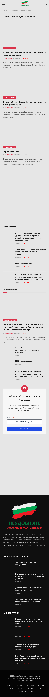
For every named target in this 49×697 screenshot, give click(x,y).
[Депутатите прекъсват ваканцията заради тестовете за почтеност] (8, 602)
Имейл (10, 417)
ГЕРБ (16, 685)
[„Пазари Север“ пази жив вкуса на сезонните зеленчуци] (8, 590)
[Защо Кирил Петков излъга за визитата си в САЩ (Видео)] (8, 647)
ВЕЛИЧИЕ (19, 688)
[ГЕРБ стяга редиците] (8, 266)
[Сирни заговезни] (24, 135)
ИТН (11, 688)
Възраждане (29, 685)
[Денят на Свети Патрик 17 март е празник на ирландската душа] (24, 36)
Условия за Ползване (25, 691)
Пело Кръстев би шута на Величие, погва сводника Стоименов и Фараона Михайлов (30, 658)
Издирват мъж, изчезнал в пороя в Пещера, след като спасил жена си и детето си (29, 576)
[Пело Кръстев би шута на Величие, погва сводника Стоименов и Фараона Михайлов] (8, 658)
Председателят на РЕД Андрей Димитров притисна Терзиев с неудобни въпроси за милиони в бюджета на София (23, 327)
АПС (32, 688)
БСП (43, 685)
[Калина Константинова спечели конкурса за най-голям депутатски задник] (8, 621)
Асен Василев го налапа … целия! (28, 633)
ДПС (38, 685)
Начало (9, 685)
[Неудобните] (24, 3)
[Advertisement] (24, 195)
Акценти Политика (10, 320)
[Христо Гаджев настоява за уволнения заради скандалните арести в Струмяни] (8, 252)
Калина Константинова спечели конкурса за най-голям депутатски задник (29, 621)
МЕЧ (27, 688)
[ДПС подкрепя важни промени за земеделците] (8, 565)
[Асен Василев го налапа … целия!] (8, 635)
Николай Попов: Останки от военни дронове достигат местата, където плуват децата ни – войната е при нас (29, 277)
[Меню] (3, 3)
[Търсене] (45, 3)
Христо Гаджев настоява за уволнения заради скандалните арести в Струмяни (30, 252)
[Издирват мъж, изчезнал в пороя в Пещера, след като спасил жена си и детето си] (8, 577)
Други (39, 688)
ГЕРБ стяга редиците (23, 263)
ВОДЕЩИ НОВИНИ (9, 48)
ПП (21, 685)
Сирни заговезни (11, 151)
